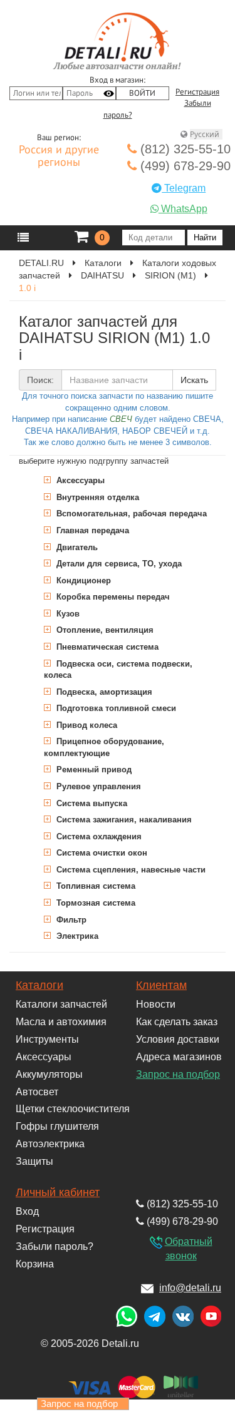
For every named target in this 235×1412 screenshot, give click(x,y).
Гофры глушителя (57, 1126)
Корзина (35, 1264)
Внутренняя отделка (96, 497)
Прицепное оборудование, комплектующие (104, 747)
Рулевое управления (97, 786)
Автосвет (37, 1092)
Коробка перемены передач (112, 596)
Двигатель (76, 547)
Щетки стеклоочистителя (73, 1108)
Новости (155, 1004)
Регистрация (197, 92)
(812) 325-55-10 (184, 149)
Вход (27, 1211)
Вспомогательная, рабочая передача (130, 513)
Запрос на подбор (178, 1074)
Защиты (34, 1161)
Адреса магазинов (179, 1056)
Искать (194, 380)
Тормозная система (94, 903)
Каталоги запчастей (61, 1004)
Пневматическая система (106, 647)
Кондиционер (82, 580)
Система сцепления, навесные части (130, 869)
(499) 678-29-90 (184, 166)
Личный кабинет (58, 1192)
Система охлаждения (98, 836)
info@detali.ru (190, 1287)
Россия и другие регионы (59, 156)
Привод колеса (85, 725)
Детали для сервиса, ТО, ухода (118, 563)
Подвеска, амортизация (103, 692)
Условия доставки (177, 1039)
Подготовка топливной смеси (115, 708)
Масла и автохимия (61, 1021)
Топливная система (94, 886)
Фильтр (70, 919)
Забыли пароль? (54, 1246)
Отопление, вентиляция (104, 630)
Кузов (67, 613)
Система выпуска (90, 803)
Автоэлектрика (50, 1143)
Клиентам (161, 985)
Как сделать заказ (176, 1021)
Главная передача (91, 530)
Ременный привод (93, 769)
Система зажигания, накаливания (123, 819)
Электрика (76, 936)
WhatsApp (183, 208)
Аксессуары (79, 480)
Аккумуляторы (49, 1074)
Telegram (184, 188)
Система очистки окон (100, 852)
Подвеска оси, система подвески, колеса (118, 669)
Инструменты (47, 1039)
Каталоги (39, 985)
